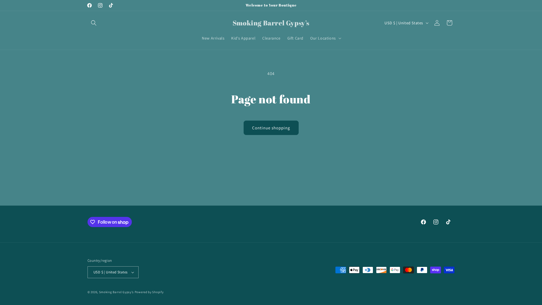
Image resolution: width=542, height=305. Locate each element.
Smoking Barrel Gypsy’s (116, 292)
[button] (94, 23)
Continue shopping (271, 127)
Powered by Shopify (149, 292)
